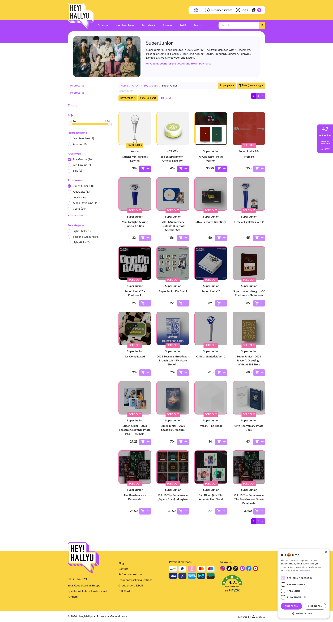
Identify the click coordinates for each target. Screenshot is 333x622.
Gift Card (124, 591)
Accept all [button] (291, 605)
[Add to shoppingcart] (145, 169)
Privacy (101, 616)
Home (124, 85)
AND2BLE (81, 191)
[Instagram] (222, 569)
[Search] (262, 25)
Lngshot (79, 197)
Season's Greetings (86, 236)
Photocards (77, 85)
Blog (121, 563)
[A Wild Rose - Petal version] (210, 128)
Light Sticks (82, 231)
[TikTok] (229, 569)
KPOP (135, 85)
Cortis (79, 208)
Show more (76, 215)
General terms (118, 616)
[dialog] (304, 583)
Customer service (221, 10)
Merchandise (83, 138)
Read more (305, 570)
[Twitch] (242, 569)
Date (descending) (251, 85)
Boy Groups (82, 159)
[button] (243, 584)
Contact (123, 569)
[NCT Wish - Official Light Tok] (172, 128)
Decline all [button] (315, 605)
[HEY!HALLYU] (81, 16)
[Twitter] (235, 569)
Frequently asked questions (135, 580)
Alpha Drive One (85, 203)
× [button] (325, 552)
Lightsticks (81, 242)
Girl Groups (82, 165)
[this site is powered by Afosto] (251, 616)
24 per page (226, 85)
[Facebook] (248, 569)
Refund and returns (130, 574)
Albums (80, 144)
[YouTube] (255, 569)
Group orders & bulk (130, 585)
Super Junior (83, 186)
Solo (77, 170)
